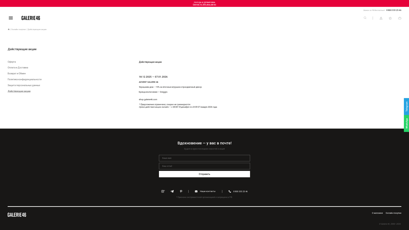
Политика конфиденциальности (25, 79)
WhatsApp (406, 123)
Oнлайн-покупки (393, 213)
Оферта (12, 62)
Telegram (406, 107)
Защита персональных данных (24, 85)
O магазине (377, 213)
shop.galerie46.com (148, 99)
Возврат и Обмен (17, 73)
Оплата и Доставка (18, 67)
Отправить (204, 174)
